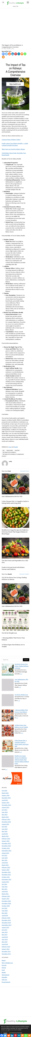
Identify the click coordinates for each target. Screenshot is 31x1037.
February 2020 (6, 918)
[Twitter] (6, 54)
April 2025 (5, 800)
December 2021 (6, 872)
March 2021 (5, 894)
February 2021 (6, 896)
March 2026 (5, 793)
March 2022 (5, 865)
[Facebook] (3, 54)
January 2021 (5, 899)
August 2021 (5, 882)
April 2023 (5, 834)
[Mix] (22, 54)
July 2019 (4, 930)
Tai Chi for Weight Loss (9, 633)
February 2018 (6, 947)
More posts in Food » (24, 471)
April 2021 (5, 891)
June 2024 (5, 812)
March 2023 (5, 836)
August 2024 (5, 807)
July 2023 (4, 826)
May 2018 (4, 942)
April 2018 (5, 944)
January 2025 (5, 802)
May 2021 (4, 889)
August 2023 (5, 824)
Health (4, 972)
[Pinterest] (15, 54)
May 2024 (4, 814)
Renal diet (17, 450)
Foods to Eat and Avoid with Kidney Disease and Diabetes (13, 568)
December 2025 (6, 798)
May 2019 (4, 935)
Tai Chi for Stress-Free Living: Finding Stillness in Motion (14, 578)
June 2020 (5, 911)
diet (3, 450)
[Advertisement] (15, 25)
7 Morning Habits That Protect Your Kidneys (13, 639)
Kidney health (10, 450)
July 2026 (4, 790)
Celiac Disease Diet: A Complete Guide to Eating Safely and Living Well (15, 502)
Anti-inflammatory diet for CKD (12, 496)
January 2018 (5, 949)
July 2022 (4, 855)
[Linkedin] (12, 54)
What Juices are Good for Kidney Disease (13, 149)
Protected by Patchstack (17, 1032)
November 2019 (6, 923)
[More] (3, 57)
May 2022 (4, 860)
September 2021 (6, 879)
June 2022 (5, 858)
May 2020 (4, 913)
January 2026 (5, 795)
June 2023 (5, 829)
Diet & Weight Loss (7, 963)
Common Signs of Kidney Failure (11, 139)
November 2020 (6, 903)
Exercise (4, 965)
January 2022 (5, 870)
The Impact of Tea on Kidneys (9, 452)
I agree (5, 1033)
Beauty (4, 960)
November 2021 (6, 874)
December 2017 (6, 951)
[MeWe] (18, 54)
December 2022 (6, 843)
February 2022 (6, 867)
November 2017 (6, 954)
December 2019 (6, 920)
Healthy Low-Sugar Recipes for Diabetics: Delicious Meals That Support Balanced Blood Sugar (15, 532)
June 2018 (5, 939)
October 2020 (6, 906)
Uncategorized (6, 982)
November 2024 (6, 805)
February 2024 (6, 819)
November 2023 (6, 822)
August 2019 (5, 927)
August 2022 (5, 853)
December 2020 (6, 901)
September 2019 (6, 925)
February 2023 (6, 838)
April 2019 (5, 937)
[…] (21, 674)
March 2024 (5, 817)
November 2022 (6, 846)
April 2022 (5, 862)
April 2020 (5, 915)
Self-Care (4, 979)
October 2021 (6, 877)
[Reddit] (9, 54)
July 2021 (4, 884)
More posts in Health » (24, 574)
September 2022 (6, 850)
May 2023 (4, 831)
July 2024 (4, 810)
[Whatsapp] (25, 54)
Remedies (4, 977)
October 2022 (6, 848)
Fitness (4, 967)
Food (3, 970)
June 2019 (5, 932)
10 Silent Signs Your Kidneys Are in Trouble (13, 645)
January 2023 (5, 841)
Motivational (5, 975)
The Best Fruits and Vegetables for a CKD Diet (15, 561)
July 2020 (4, 908)
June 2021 (5, 886)
